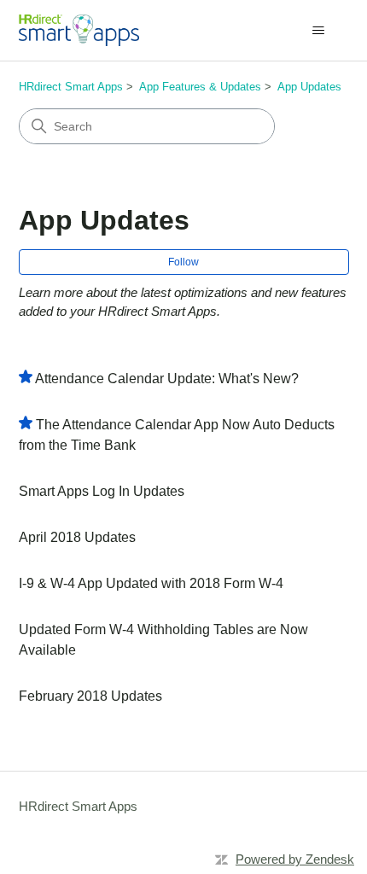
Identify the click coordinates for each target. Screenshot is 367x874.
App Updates (309, 86)
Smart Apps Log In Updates (101, 491)
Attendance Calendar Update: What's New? (167, 378)
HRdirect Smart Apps (71, 86)
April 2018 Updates (77, 537)
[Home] (79, 30)
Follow (183, 262)
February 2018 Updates (90, 696)
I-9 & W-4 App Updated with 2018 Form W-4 (151, 583)
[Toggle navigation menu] (318, 30)
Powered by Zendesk (295, 859)
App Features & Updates (200, 86)
